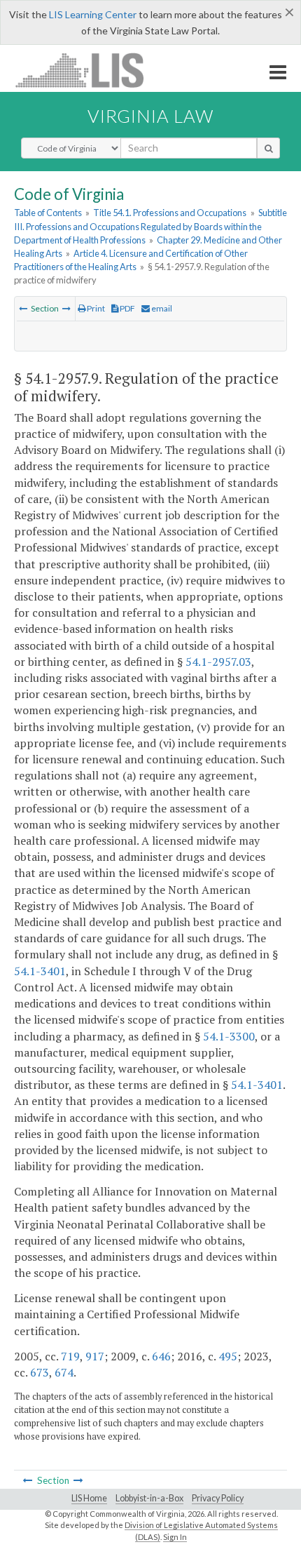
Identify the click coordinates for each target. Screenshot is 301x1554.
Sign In (175, 1536)
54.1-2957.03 (218, 661)
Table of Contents (48, 212)
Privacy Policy (218, 1498)
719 (70, 1356)
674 (64, 1372)
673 (39, 1372)
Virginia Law (151, 115)
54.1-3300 (229, 1036)
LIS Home (89, 1498)
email (161, 308)
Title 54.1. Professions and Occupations (169, 212)
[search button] (268, 148)
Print (95, 308)
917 (94, 1356)
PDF (126, 308)
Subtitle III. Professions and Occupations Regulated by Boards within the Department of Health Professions (150, 226)
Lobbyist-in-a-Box (149, 1498)
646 (161, 1356)
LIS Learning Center (92, 14)
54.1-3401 (40, 971)
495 (227, 1356)
